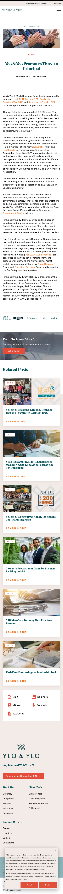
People (6, 828)
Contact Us (8, 842)
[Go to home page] (31, 10)
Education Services (25, 267)
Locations (7, 833)
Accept (29, 885)
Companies (8, 798)
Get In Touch (13, 351)
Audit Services (45, 263)
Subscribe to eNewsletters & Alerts (23, 776)
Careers (6, 837)
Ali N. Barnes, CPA (28, 99)
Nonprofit (38, 146)
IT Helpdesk (56, 3)
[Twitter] (18, 318)
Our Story (7, 793)
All (43, 318)
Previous (33, 318)
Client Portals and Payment (36, 3)
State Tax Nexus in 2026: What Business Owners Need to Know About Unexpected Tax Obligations (29, 465)
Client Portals (35, 793)
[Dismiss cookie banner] (56, 850)
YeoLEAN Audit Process (38, 254)
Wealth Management (12, 890)
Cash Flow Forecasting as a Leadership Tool (31, 672)
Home (24, 26)
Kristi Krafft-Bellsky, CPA (41, 102)
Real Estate (9, 149)
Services (7, 803)
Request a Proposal (38, 803)
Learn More (16, 421)
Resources (31, 26)
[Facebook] (14, 318)
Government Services (14, 213)
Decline (48, 885)
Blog (38, 26)
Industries (8, 808)
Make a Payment (37, 798)
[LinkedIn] (21, 318)
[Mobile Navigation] (58, 11)
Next (53, 318)
